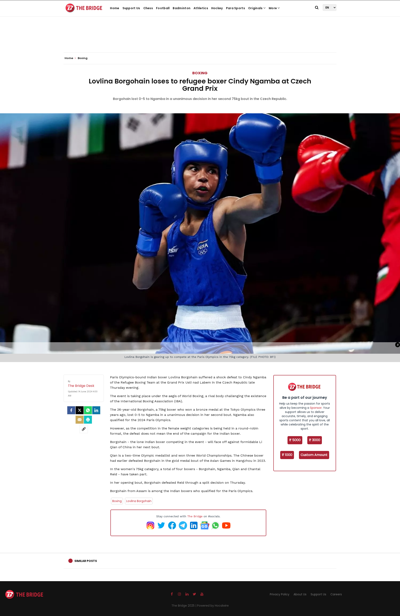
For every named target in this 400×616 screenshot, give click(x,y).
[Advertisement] (200, 39)
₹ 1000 (287, 454)
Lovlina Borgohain (138, 501)
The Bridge (194, 516)
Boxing (200, 73)
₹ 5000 (295, 440)
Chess (148, 8)
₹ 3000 (314, 440)
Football (163, 8)
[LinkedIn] (96, 410)
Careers (336, 594)
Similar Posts (85, 561)
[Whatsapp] (88, 410)
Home (114, 8)
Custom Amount (314, 454)
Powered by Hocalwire (213, 605)
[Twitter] (79, 410)
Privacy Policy (279, 594)
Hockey (217, 8)
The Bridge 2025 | (184, 605)
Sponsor (316, 408)
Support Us (131, 8)
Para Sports (235, 8)
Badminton (181, 8)
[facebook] (71, 410)
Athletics (201, 8)
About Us (300, 594)
